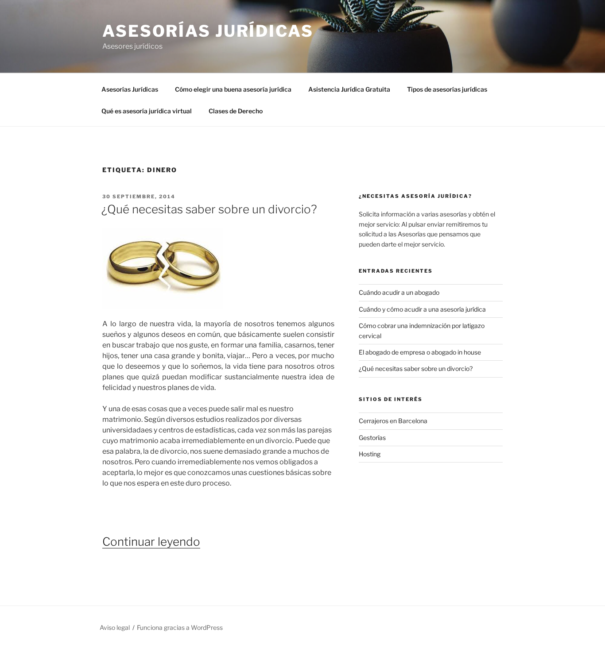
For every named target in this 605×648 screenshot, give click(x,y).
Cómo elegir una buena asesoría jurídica (233, 89)
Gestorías (372, 437)
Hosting (369, 454)
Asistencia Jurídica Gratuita (349, 89)
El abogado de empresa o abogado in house (420, 352)
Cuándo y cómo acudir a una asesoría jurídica (422, 309)
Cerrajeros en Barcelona (393, 420)
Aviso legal (115, 627)
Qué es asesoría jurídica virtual (146, 111)
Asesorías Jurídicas (208, 31)
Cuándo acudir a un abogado (399, 292)
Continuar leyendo (151, 541)
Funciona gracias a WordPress (180, 627)
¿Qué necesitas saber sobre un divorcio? (209, 209)
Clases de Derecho (236, 111)
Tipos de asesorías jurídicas (447, 89)
